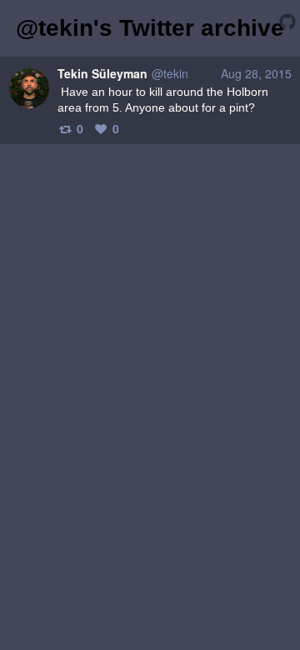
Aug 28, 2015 (256, 73)
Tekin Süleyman (103, 73)
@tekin (170, 73)
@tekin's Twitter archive (150, 28)
